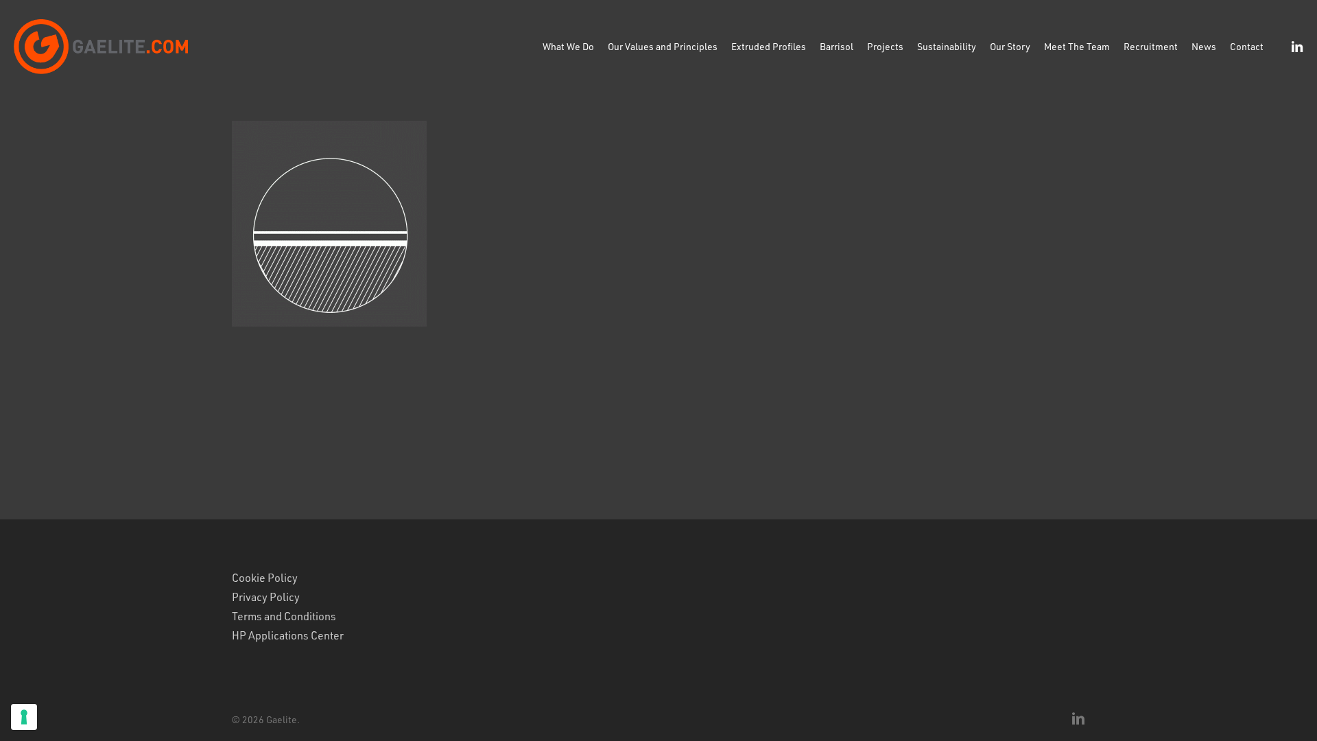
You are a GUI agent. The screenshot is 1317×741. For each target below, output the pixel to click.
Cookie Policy (265, 578)
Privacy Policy (266, 597)
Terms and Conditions (284, 616)
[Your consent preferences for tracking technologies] (24, 717)
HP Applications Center (288, 635)
